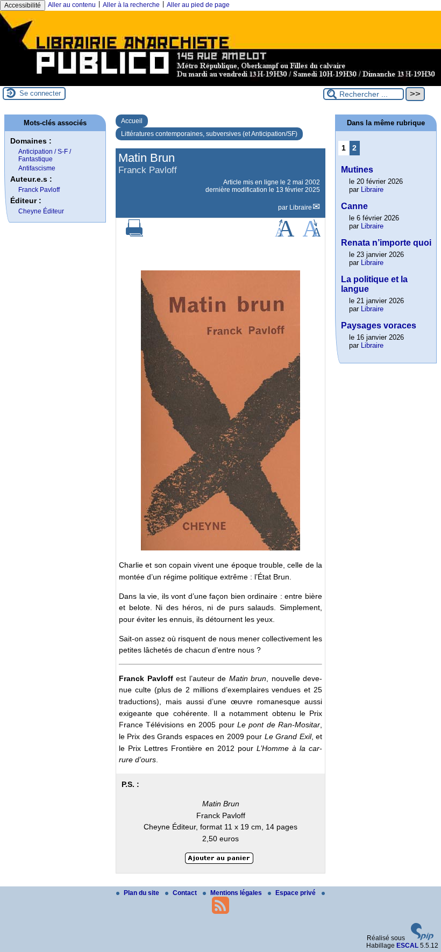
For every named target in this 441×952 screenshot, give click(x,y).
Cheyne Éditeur (41, 211)
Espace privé (296, 893)
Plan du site (142, 893)
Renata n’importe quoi (386, 242)
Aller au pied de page (198, 5)
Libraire (300, 207)
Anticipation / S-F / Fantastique (44, 155)
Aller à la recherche (131, 5)
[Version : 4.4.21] (422, 938)
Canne (354, 206)
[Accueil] (220, 82)
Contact (185, 893)
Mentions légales (237, 893)
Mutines (357, 169)
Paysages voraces (378, 325)
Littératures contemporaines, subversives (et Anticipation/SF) (209, 134)
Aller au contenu (72, 5)
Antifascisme (36, 168)
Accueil (132, 121)
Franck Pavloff (39, 190)
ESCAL (407, 945)
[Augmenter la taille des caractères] (284, 234)
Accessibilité (22, 5)
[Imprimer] (134, 234)
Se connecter (40, 93)
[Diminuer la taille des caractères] (312, 234)
